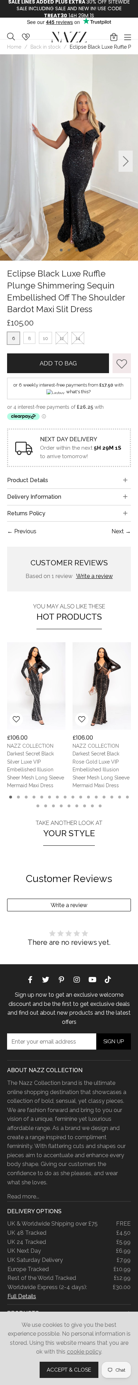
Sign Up (113, 1041)
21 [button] (69, 805)
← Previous (21, 531)
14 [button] (111, 797)
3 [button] (77, 250)
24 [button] (92, 805)
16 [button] (127, 797)
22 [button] (76, 805)
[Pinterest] (61, 979)
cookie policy (84, 1351)
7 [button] (57, 797)
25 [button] (100, 805)
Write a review (94, 576)
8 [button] (65, 797)
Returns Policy (26, 513)
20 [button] (61, 805)
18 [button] (45, 805)
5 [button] (42, 797)
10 (45, 338)
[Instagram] (77, 979)
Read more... (23, 1196)
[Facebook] (30, 979)
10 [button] (80, 797)
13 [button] (104, 797)
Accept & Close (69, 1370)
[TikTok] (108, 979)
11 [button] (88, 797)
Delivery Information (34, 496)
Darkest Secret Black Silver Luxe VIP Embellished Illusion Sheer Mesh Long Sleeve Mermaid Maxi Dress (35, 770)
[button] (113, 37)
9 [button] (73, 797)
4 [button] (34, 797)
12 (61, 338)
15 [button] (119, 797)
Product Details (27, 480)
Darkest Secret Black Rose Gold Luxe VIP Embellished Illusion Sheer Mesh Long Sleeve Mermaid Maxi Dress (101, 770)
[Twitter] (45, 979)
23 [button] (84, 805)
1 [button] (61, 250)
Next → (121, 531)
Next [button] (126, 161)
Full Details (21, 1296)
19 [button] (53, 805)
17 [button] (37, 805)
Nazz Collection (69, 37)
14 (77, 338)
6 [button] (49, 797)
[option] (69, 157)
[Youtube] (92, 979)
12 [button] (96, 797)
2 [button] (69, 250)
